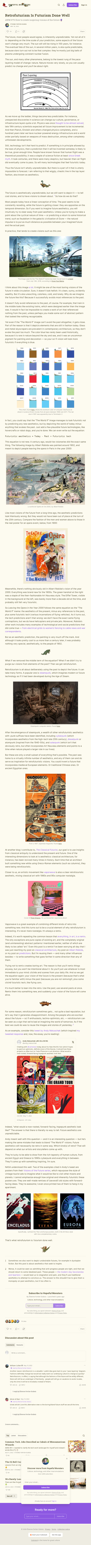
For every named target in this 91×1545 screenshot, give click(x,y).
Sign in (84, 5)
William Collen (15, 1365)
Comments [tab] (10, 1345)
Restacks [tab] (20, 1345)
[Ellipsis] (85, 1365)
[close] (67, 1458)
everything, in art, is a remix (71, 936)
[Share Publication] (63, 5)
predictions (25, 953)
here (32, 410)
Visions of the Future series (37, 1170)
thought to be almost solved (69, 123)
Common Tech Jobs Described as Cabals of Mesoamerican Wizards (35, 1443)
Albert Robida (76, 950)
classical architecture (45, 950)
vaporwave (49, 872)
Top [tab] (7, 1436)
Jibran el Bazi (15, 1399)
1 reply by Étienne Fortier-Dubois (24, 1391)
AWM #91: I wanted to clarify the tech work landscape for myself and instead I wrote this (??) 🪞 (35, 1449)
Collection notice (63, 1529)
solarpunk (55, 742)
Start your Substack (39, 1535)
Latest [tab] (13, 1436)
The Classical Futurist (47, 850)
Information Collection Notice (45, 1495)
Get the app (56, 1535)
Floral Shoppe (35, 918)
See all (9, 1496)
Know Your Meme (58, 281)
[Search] (59, 5)
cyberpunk (61, 736)
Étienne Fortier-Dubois (18, 24)
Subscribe (73, 5)
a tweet (70, 279)
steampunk (45, 673)
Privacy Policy (62, 1495)
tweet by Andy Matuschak (47, 1030)
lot (32, 287)
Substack (34, 1540)
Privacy (47, 1529)
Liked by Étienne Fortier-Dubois (22, 1368)
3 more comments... (12, 1424)
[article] (45, 1449)
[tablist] (14, 1345)
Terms (54, 1529)
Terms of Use (56, 1492)
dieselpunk (73, 739)
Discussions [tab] (22, 1436)
